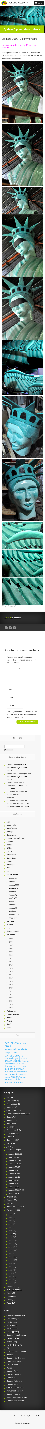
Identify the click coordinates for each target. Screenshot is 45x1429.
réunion (8, 1079)
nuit (8, 928)
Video (9, 1027)
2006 (11, 942)
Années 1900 (14, 878)
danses (8, 1061)
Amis (8, 822)
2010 (11, 955)
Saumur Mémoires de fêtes (16, 1397)
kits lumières (17, 1068)
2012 (11, 962)
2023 (11, 998)
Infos (8, 868)
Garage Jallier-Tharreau (15, 1358)
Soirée (9, 1024)
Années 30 (13, 892)
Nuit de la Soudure (14, 931)
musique (8, 1074)
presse (7, 1077)
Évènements (11, 855)
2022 (11, 994)
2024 (11, 1001)
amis (7, 1046)
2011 (10, 958)
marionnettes (22, 1072)
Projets (9, 1021)
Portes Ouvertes (13, 1014)
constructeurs (13, 1055)
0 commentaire (28, 38)
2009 (11, 952)
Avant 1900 (13, 918)
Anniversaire (11, 825)
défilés (17, 1060)
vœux (20, 1082)
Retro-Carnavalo (12, 1338)
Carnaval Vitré (12, 1384)
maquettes (10, 1071)
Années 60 (13, 901)
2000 (11, 939)
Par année (11, 934)
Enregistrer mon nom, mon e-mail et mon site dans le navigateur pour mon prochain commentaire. (22, 714)
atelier (24, 1049)
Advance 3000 (12, 1365)
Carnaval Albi (11, 1378)
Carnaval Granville (13, 1374)
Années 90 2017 (15, 915)
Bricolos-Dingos (12, 1319)
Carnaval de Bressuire (15, 1401)
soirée (16, 1079)
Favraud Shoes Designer (16, 1351)
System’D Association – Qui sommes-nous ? (17, 767)
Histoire (23, 1066)
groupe (14, 1066)
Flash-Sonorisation (13, 1361)
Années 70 (13, 905)
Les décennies (12, 874)
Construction (11, 835)
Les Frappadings (13, 1332)
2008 (11, 948)
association (12, 1049)
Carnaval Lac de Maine (15, 1388)
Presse (9, 1018)
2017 (11, 978)
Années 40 (13, 895)
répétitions (23, 1077)
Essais (9, 851)
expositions (9, 1063)
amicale (22, 1043)
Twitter (14, 628)
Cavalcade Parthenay (14, 1391)
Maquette (10, 921)
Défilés (9, 848)
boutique (7, 1053)
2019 (11, 985)
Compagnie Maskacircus (16, 1335)
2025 (11, 1004)
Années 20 (13, 882)
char (14, 1052)
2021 (11, 991)
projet (14, 1076)
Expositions (11, 858)
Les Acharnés (11, 1325)
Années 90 (13, 911)
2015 (11, 971)
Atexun (27, 1423)
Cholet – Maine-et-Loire (15, 1315)
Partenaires (11, 1011)
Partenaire (22, 1075)
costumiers (21, 1058)
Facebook (10, 628)
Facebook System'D (14, 1345)
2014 (11, 968)
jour (8, 871)
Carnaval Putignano (14, 1381)
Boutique (10, 832)
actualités (11, 1043)
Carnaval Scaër (12, 1371)
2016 (11, 975)
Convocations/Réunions (16, 838)
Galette (9, 861)
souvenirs (10, 1082)
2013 (11, 965)
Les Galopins (11, 1322)
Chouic (9, 1368)
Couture (10, 842)
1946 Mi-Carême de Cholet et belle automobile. (17, 785)
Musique (10, 925)
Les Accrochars (12, 1328)
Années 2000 (14, 885)
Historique (11, 864)
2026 (11, 1008)
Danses (10, 845)
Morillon (9, 1355)
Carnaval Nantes (13, 1394)
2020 (11, 988)
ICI (7, 1348)
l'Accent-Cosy (11, 1342)
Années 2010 (14, 888)
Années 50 (13, 898)
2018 (11, 981)
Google (6, 628)
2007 (11, 945)
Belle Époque (12, 828)
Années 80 (13, 908)
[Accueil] (4, 3)
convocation (9, 1058)
